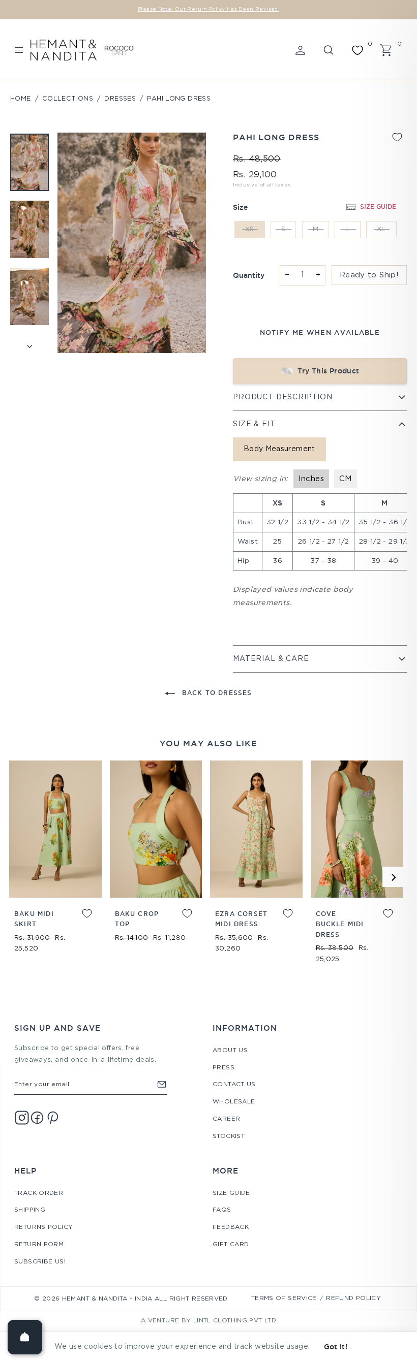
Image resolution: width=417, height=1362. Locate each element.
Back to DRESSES (215, 692)
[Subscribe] (162, 1084)
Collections (67, 99)
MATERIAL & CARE (271, 659)
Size (240, 207)
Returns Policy (43, 1227)
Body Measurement (279, 449)
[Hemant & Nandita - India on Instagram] (21, 1117)
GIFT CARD (231, 1244)
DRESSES (120, 99)
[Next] (392, 877)
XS (249, 229)
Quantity (248, 275)
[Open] (25, 1337)
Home (20, 99)
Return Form (39, 1244)
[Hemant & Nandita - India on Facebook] (37, 1117)
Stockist (229, 1136)
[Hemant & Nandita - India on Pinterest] (52, 1117)
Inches (311, 479)
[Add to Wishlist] (397, 137)
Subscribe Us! (40, 1261)
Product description (283, 397)
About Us (230, 1050)
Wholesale (234, 1101)
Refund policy (353, 1298)
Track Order (38, 1193)
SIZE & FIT (254, 424)
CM (345, 479)
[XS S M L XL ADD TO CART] (55, 829)
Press (223, 1067)
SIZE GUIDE (378, 206)
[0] (357, 50)
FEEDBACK (231, 1227)
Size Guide (231, 1193)
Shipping (29, 1210)
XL (381, 229)
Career (226, 1119)
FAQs (222, 1210)
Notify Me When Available (320, 332)
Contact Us (234, 1084)
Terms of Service (284, 1298)
